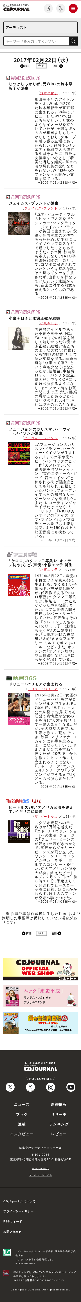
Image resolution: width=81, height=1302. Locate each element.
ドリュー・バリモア (43, 688)
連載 (22, 1124)
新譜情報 (59, 1104)
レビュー (59, 1133)
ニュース (22, 1104)
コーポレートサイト (40, 1175)
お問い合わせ (12, 1231)
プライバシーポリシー (18, 1211)
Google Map (40, 1168)
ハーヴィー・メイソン (41, 438)
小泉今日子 (49, 323)
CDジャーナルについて (19, 1201)
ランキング (59, 1124)
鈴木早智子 (49, 93)
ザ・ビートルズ (46, 816)
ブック (22, 1114)
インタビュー (22, 1133)
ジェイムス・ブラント (41, 208)
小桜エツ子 (49, 569)
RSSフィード (12, 1221)
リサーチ (59, 1114)
